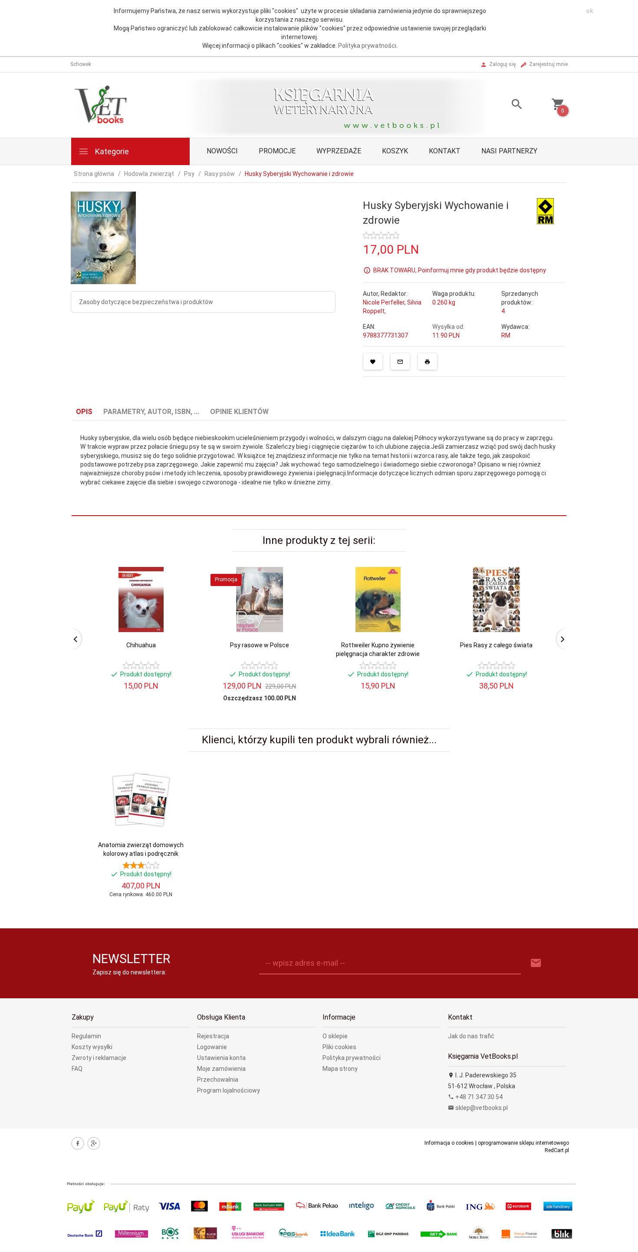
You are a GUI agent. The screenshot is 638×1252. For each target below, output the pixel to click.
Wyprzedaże (338, 151)
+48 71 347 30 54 (478, 1096)
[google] (93, 1143)
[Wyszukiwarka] (506, 105)
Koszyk (395, 151)
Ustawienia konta (221, 1057)
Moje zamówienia (221, 1068)
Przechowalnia (217, 1079)
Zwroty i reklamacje (99, 1057)
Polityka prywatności (367, 45)
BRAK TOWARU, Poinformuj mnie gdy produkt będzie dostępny (459, 269)
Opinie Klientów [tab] (239, 411)
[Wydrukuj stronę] (427, 361)
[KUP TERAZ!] (179, 616)
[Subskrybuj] (536, 963)
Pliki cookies (339, 1046)
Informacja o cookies (449, 1143)
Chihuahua (141, 645)
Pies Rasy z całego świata (496, 645)
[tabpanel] (319, 468)
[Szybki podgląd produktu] (179, 570)
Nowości (222, 151)
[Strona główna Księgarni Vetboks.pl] (102, 104)
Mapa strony (340, 1068)
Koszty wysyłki (92, 1046)
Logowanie (212, 1046)
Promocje (277, 151)
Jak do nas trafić (471, 1036)
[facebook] (77, 1143)
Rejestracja (213, 1036)
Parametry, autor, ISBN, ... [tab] (151, 411)
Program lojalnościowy (228, 1090)
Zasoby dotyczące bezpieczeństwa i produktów (146, 301)
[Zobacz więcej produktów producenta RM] (545, 210)
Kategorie (111, 151)
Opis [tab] (84, 411)
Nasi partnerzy (509, 151)
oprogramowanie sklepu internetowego (523, 1143)
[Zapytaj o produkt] (400, 361)
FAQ (77, 1068)
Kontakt (444, 151)
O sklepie (335, 1036)
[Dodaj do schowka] (372, 361)
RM (505, 335)
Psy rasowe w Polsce (259, 645)
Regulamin (86, 1036)
